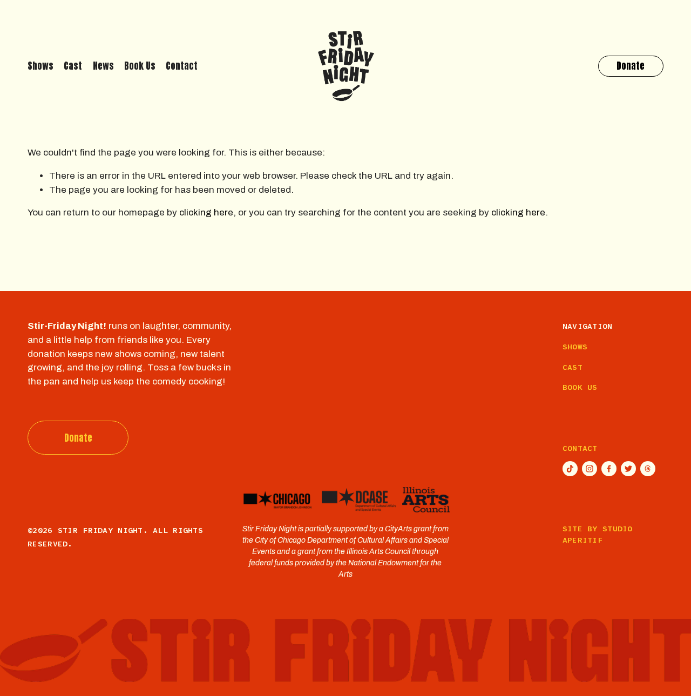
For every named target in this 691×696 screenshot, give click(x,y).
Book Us (139, 66)
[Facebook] (609, 468)
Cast (73, 66)
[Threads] (647, 468)
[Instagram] (589, 468)
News (103, 66)
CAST (572, 367)
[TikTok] (570, 468)
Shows (40, 66)
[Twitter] (628, 468)
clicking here (206, 212)
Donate (631, 66)
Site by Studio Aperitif (598, 534)
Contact (182, 66)
